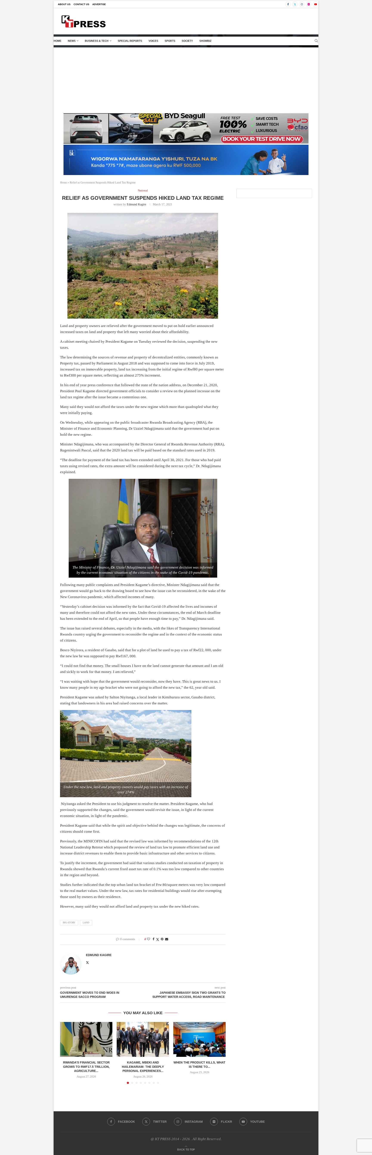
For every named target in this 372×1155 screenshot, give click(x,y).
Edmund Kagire (136, 204)
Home (57, 40)
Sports (170, 40)
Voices (153, 40)
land (86, 922)
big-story (69, 922)
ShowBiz (205, 40)
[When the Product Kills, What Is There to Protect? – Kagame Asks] (199, 1039)
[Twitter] (295, 4)
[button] (66, 1052)
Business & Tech (96, 40)
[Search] (316, 41)
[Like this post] (148, 939)
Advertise (99, 4)
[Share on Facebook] (153, 939)
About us (64, 4)
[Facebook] (288, 4)
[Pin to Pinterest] (162, 939)
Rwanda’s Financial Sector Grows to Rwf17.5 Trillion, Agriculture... (86, 1067)
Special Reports (130, 40)
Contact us (81, 4)
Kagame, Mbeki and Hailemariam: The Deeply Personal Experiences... (143, 1067)
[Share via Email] (166, 939)
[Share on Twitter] (157, 939)
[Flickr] (309, 4)
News (72, 40)
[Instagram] (302, 4)
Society (187, 40)
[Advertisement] (186, 80)
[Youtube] (315, 4)
